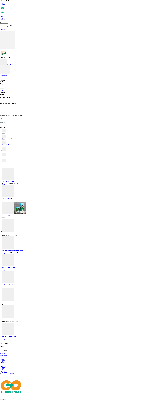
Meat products (4, 366)
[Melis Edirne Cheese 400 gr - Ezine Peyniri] (80, 142)
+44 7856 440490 (2, 353)
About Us (3, 2)
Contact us (3, 359)
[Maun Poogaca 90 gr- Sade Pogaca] (80, 130)
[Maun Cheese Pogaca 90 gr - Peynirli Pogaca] (80, 136)
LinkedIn (6, 89)
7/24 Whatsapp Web (3, 10)
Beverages (3, 15)
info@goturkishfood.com (3, 355)
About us (3, 358)
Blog (2, 3)
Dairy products (4, 19)
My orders (3, 361)
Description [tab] (3, 91)
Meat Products (4, 16)
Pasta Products (4, 17)
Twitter (4, 89)
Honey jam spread (4, 372)
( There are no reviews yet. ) (4, 75)
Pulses (3, 365)
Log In (3, 5)
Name (1, 112)
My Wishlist (3, 4)
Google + (9, 89)
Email (11, 89)
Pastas (3, 368)
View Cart (2, 399)
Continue (5, 399)
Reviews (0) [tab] (3, 92)
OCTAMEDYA (12, 373)
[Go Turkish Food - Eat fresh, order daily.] (2, 8)
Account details (4, 362)
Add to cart (3, 184)
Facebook (1, 89)
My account (3, 360)
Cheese (3, 18)
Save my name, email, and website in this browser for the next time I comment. (11, 115)
